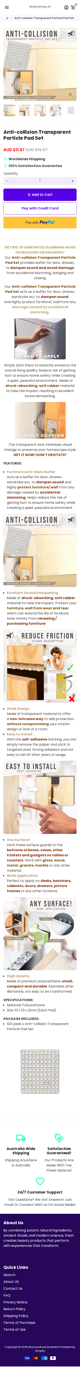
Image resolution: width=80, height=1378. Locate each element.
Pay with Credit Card (40, 208)
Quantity (10, 173)
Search (9, 1274)
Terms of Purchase (19, 1322)
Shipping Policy (15, 1315)
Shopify (40, 1351)
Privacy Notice (15, 1302)
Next (72, 64)
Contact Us (12, 1288)
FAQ (6, 1295)
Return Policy (14, 1309)
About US (11, 1281)
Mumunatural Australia (43, 1347)
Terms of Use (14, 1329)
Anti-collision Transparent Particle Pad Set (44, 18)
